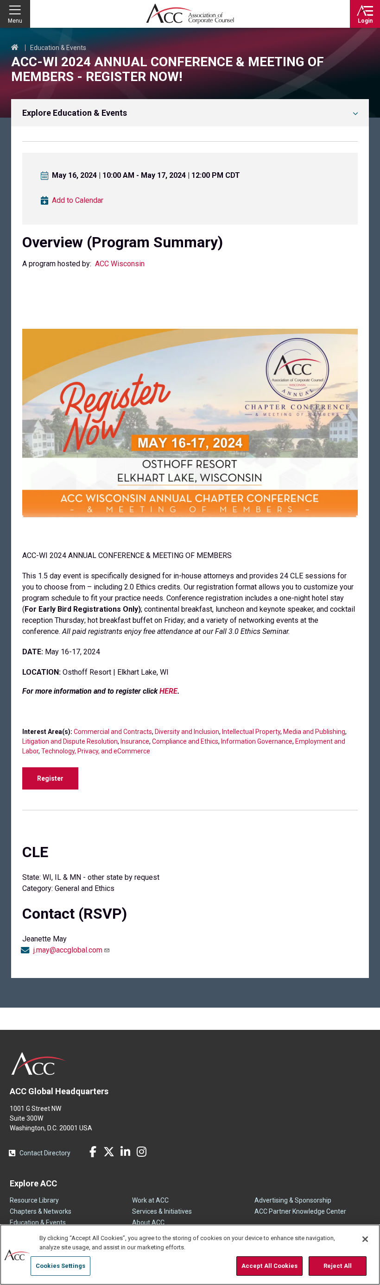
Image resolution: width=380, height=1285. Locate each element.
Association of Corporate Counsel (190, 14)
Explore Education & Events (74, 113)
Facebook (92, 1151)
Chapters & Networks (40, 1211)
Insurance (134, 741)
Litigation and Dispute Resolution (70, 741)
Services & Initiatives (162, 1211)
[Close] (365, 1239)
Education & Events (58, 47)
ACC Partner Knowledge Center (300, 1211)
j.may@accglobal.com (67, 950)
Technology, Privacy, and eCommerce (95, 751)
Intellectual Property (251, 731)
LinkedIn (125, 1151)
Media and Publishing (314, 731)
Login (365, 21)
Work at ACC (150, 1200)
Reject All (337, 1265)
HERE (168, 691)
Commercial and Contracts (113, 731)
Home (15, 47)
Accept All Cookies (269, 1265)
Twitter (108, 1151)
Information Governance (256, 741)
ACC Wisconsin (120, 263)
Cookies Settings (60, 1265)
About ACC (148, 1222)
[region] (190, 1254)
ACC (39, 1063)
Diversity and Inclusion (187, 731)
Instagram (141, 1151)
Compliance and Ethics (185, 741)
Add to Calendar (77, 200)
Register (50, 778)
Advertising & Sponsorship (292, 1200)
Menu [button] (15, 21)
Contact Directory (44, 1153)
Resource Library (34, 1200)
